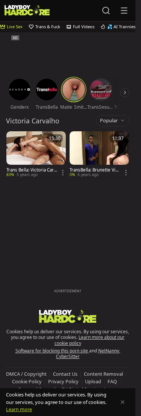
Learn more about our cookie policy (90, 340)
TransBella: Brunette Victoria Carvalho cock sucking (94, 170)
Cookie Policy (27, 381)
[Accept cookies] (122, 402)
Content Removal (103, 373)
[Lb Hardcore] (27, 10)
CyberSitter (68, 356)
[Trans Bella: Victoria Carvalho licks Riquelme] (36, 154)
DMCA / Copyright (26, 373)
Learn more (19, 409)
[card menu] (62, 172)
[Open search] (106, 10)
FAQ (112, 381)
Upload (93, 381)
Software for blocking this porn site (52, 351)
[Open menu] (124, 10)
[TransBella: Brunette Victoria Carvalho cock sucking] (99, 154)
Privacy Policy (63, 381)
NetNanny (108, 351)
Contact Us (65, 373)
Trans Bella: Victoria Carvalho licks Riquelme (31, 170)
